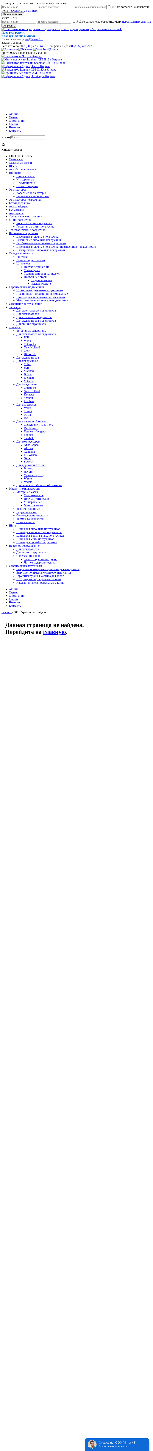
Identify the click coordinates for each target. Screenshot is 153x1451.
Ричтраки (22, 256)
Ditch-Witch (31, 428)
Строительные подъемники (26, 287)
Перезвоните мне (12, 14)
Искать (5, 137)
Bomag (28, 468)
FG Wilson (30, 455)
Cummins (29, 451)
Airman (28, 448)
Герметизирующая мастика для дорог (40, 575)
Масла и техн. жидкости (24, 488)
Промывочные (25, 522)
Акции (13, 114)
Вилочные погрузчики (23, 233)
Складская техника (21, 253)
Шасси (13, 166)
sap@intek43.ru (34, 39)
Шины (13, 525)
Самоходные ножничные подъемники (40, 297)
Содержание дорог (28, 555)
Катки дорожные (20, 203)
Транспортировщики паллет (42, 273)
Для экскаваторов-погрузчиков (36, 320)
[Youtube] (39, 49)
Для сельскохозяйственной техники (39, 485)
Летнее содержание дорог (40, 562)
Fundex (28, 434)
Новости (14, 127)
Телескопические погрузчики (27, 229)
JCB (26, 337)
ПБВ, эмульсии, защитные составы (38, 579)
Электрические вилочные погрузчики (40, 250)
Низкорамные (25, 179)
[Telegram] (25, 49)
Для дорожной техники (31, 465)
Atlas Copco (31, 444)
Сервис (13, 117)
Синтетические (33, 495)
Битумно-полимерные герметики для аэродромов (47, 569)
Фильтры (15, 327)
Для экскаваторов (27, 313)
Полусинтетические (36, 498)
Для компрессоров (28, 441)
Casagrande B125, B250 (38, 424)
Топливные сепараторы (31, 330)
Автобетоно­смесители (23, 169)
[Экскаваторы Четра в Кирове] (21, 56)
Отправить (9, 25)
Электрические (41, 283)
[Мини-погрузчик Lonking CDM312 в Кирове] (31, 59)
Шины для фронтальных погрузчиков (40, 535)
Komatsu (29, 394)
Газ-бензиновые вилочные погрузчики (41, 243)
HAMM (29, 471)
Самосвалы (16, 159)
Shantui (28, 397)
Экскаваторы (17, 189)
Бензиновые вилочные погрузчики (38, 240)
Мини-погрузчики (20, 219)
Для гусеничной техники (32, 421)
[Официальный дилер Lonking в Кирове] (28, 76)
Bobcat (28, 374)
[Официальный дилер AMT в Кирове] (26, 72)
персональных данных (23, 10)
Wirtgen (28, 478)
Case (27, 350)
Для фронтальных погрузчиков (36, 310)
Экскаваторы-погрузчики (25, 199)
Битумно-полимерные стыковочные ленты (43, 572)
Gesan (27, 458)
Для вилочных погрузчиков (34, 317)
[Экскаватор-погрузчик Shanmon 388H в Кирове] (33, 62)
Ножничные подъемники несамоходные (42, 293)
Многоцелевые (33, 505)
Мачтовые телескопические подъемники (42, 300)
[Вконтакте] (9, 49)
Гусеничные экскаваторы (32, 196)
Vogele (28, 481)
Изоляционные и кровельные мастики (40, 582)
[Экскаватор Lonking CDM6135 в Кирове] (28, 69)
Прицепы (15, 172)
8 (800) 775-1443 (34, 46)
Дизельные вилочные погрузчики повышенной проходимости (56, 246)
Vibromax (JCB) (33, 475)
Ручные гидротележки (30, 260)
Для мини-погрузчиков (31, 324)
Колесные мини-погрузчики (34, 223)
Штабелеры (23, 263)
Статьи (13, 124)
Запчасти (15, 307)
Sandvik (29, 438)
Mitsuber (29, 381)
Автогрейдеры (18, 206)
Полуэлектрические (36, 266)
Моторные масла (27, 491)
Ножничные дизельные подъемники (39, 290)
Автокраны (16, 213)
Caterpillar (30, 344)
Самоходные (32, 270)
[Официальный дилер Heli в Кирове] (25, 66)
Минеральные (33, 502)
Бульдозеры (16, 209)
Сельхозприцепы (27, 186)
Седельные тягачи (20, 162)
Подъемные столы (35, 276)
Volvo (27, 340)
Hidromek (30, 354)
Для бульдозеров (26, 384)
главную (54, 631)
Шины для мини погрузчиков (35, 539)
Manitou (29, 371)
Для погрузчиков (27, 360)
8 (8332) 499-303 (81, 46)
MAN (27, 414)
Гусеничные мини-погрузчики (35, 226)
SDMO (28, 461)
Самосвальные (25, 176)
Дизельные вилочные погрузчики (38, 236)
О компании (17, 120)
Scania (28, 411)
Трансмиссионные (28, 508)
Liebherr (29, 377)
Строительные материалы (25, 565)
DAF (27, 418)
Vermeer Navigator (35, 431)
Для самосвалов (26, 404)
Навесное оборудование (24, 545)
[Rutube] (52, 49)
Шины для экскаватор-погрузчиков (39, 532)
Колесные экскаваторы (31, 192)
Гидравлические (41, 280)
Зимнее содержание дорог (40, 559)
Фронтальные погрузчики (25, 216)
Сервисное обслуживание (25, 303)
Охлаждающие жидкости (32, 515)
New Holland (32, 347)
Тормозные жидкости (30, 518)
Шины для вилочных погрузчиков (38, 528)
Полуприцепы (25, 182)
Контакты (15, 130)
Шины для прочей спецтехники (36, 542)
